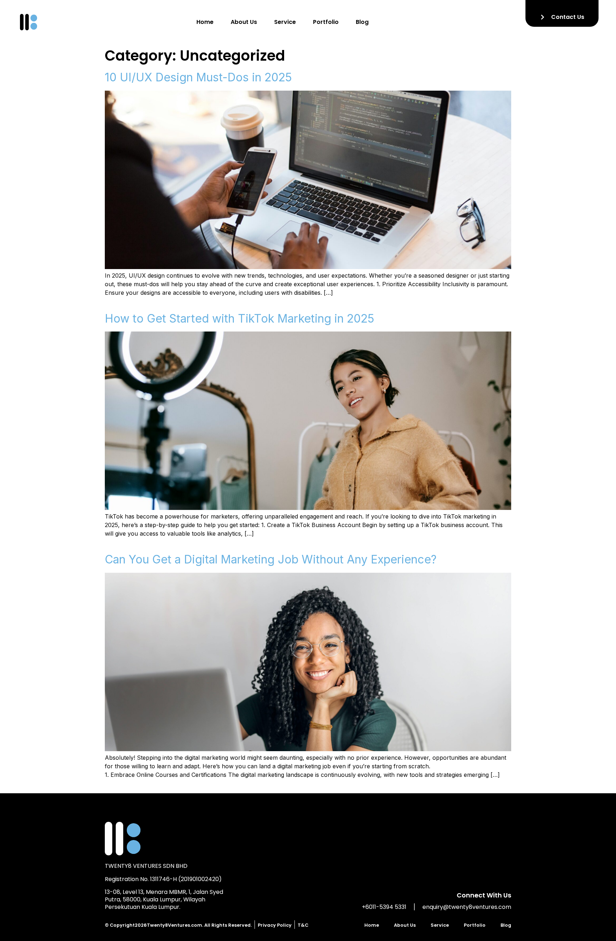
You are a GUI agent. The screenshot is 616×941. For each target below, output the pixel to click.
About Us (244, 22)
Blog (362, 22)
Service (285, 22)
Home (205, 22)
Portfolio (326, 22)
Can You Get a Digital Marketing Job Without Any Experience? (271, 559)
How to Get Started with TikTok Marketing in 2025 (239, 318)
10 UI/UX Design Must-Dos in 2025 (198, 77)
